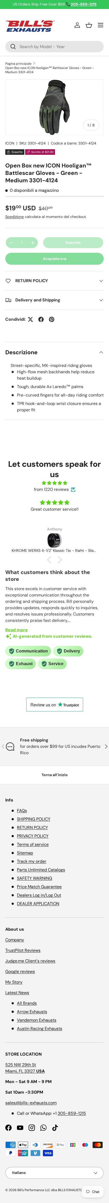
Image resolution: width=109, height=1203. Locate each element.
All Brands (27, 1003)
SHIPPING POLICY (33, 819)
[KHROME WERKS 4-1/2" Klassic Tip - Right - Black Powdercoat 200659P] (54, 540)
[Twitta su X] (30, 319)
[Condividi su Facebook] (41, 319)
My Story (13, 982)
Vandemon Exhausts (36, 1020)
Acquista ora (54, 258)
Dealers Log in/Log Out (39, 895)
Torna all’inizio (55, 774)
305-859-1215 (72, 1113)
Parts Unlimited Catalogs (41, 870)
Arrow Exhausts (32, 1011)
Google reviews (20, 971)
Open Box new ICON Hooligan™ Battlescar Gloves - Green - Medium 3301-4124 (49, 70)
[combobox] (54, 46)
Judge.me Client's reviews (30, 961)
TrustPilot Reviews (22, 950)
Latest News (17, 992)
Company (14, 940)
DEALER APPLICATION (38, 903)
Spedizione (14, 216)
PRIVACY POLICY (32, 836)
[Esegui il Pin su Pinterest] (51, 319)
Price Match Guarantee (39, 886)
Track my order (31, 861)
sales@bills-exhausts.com (31, 1103)
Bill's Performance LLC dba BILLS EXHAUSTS (49, 1190)
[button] (89, 25)
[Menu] (100, 25)
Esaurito (73, 242)
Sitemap (25, 853)
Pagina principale (18, 64)
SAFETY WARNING (34, 878)
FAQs (22, 810)
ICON (9, 143)
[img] (54, 483)
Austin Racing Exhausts (39, 1028)
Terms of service (33, 844)
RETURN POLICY (32, 827)
